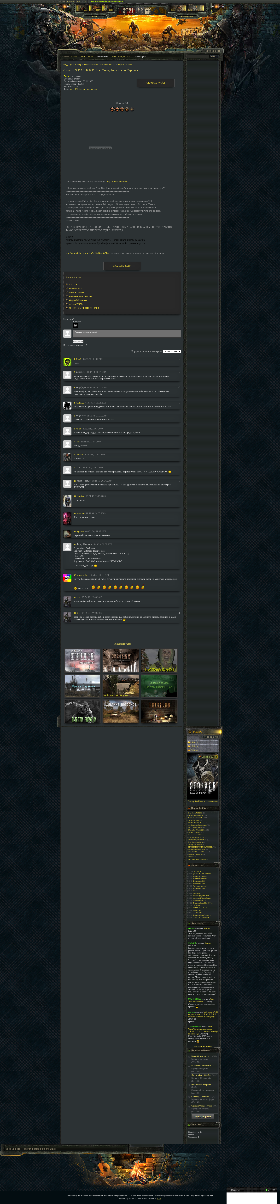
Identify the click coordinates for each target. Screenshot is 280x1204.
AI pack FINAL (76, 304)
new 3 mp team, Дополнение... (197, 825)
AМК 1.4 (73, 285)
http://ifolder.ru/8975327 (118, 181)
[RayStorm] (67, 405)
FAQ (129, 56)
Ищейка (80, 496)
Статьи (82, 56)
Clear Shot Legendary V (195, 842)
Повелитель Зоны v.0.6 (200, 879)
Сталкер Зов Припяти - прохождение (203, 801)
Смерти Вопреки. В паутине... (197, 859)
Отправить (78, 341)
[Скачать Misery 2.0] (121, 671)
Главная (65, 56)
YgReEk (80, 531)
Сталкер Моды (102, 56)
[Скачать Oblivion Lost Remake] (121, 696)
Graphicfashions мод (78, 300)
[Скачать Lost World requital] (159, 671)
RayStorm (80, 403)
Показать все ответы (203, 1046)
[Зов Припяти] (177, 11)
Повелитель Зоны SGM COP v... (202, 903)
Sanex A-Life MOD (77, 292)
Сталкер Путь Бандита (195, 844)
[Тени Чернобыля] (95, 11)
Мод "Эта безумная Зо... (196, 818)
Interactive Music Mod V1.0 (80, 296)
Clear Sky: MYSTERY (195, 813)
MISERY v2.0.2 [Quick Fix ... (202, 908)
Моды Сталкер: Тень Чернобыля (99, 64)
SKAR (78, 359)
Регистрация (187, 16)
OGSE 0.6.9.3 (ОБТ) (194, 832)
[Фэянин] (67, 518)
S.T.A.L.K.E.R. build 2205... (196, 830)
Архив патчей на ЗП (199, 900)
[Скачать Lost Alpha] (82, 671)
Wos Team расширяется (201, 1000)
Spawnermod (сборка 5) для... (202, 898)
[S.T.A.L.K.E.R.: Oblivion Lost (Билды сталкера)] (82, 11)
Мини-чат (234, 1190)
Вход (94, 16)
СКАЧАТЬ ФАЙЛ (155, 82)
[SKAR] (67, 361)
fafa (78, 597)
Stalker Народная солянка (201, 896)
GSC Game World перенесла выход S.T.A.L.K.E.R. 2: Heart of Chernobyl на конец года (203, 1014)
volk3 (78, 429)
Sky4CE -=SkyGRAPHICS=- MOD (84, 308)
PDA (78, 1)
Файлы (90, 56)
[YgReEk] (67, 534)
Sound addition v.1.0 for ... (196, 815)
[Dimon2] (67, 457)
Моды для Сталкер (72, 64)
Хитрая (207, 928)
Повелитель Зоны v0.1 (200, 876)
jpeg (72, 89)
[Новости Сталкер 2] (195, 11)
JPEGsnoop (80, 89)
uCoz (159, 1198)
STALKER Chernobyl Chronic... (198, 852)
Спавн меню (196, 893)
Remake (195, 891)
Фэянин (80, 513)
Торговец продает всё (199, 886)
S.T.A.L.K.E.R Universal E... (201, 917)
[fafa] (67, 601)
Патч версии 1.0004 (199, 888)
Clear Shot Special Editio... (196, 837)
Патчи (113, 56)
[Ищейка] (67, 501)
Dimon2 (79, 454)
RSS (85, 1)
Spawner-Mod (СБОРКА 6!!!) (202, 874)
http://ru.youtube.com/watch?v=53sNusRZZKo (87, 253)
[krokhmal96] (67, 577)
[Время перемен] (82, 696)
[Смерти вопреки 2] (82, 722)
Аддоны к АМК (125, 64)
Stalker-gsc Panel (193, 820)
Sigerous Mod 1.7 (198, 910)
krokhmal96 (82, 575)
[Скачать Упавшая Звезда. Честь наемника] (159, 696)
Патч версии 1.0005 (199, 881)
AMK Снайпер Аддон (195, 827)
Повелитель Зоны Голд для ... (202, 915)
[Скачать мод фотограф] (159, 722)
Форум (74, 56)
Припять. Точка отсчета (195, 854)
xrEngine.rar (197, 871)
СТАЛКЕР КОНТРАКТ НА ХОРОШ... (200, 847)
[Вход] (75, 325)
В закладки (70, 1)
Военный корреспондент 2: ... (197, 840)
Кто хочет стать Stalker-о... (196, 835)
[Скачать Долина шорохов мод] (121, 722)
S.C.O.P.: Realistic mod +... (196, 823)
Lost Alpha (196, 905)
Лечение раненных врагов (196, 849)
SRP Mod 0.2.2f (75, 288)
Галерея (121, 56)
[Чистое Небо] (108, 11)
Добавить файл (140, 56)
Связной (190, 857)
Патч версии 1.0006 (199, 883)
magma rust (92, 89)
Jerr (77, 441)
